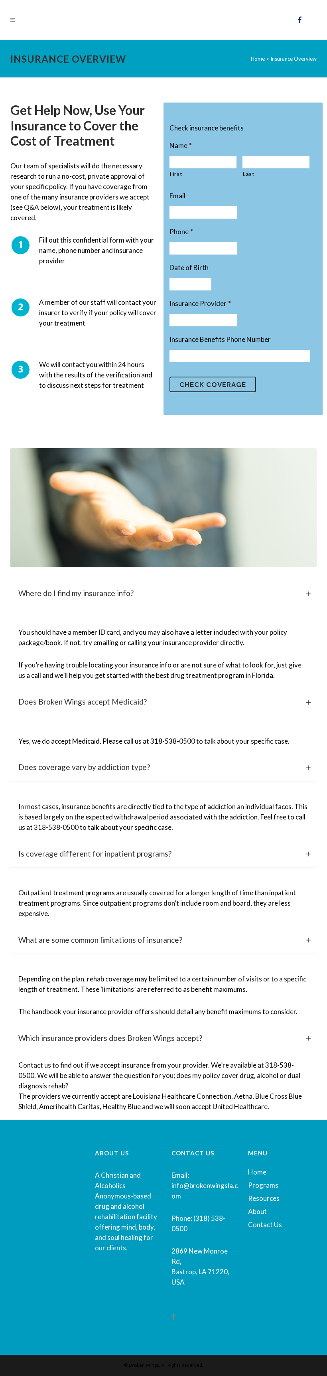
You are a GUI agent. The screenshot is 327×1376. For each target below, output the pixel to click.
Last (249, 173)
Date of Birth (189, 267)
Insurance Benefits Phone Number (220, 339)
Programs (263, 1185)
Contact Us (265, 1224)
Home (257, 1172)
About (257, 1211)
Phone (181, 231)
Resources (264, 1198)
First (176, 173)
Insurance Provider (200, 303)
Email (177, 195)
